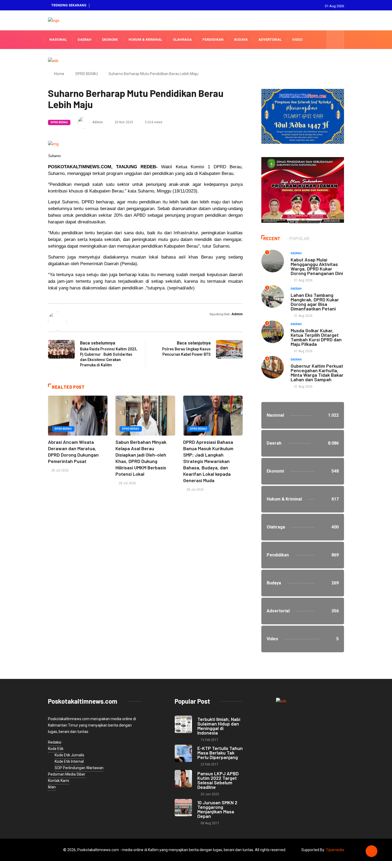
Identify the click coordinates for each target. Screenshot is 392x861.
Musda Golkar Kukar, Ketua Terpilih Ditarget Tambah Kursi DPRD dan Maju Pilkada (316, 337)
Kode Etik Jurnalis (69, 755)
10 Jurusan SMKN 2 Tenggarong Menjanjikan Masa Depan (217, 809)
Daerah (84, 40)
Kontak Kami (58, 780)
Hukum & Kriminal (145, 40)
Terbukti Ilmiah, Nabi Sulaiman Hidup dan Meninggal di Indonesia (218, 726)
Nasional (58, 40)
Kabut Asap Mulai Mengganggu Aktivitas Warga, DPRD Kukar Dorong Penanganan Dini (317, 266)
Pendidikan (212, 40)
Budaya (241, 40)
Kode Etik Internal (69, 761)
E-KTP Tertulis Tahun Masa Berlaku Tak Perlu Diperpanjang (220, 752)
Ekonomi (110, 40)
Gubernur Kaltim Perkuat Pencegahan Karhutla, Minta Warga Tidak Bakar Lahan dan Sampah (317, 372)
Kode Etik (55, 749)
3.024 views (153, 122)
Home (59, 74)
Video (297, 40)
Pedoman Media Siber (66, 774)
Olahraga (182, 40)
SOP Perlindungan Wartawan (79, 768)
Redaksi (54, 742)
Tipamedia (335, 850)
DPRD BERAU (86, 74)
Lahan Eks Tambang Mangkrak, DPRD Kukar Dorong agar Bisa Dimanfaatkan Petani (315, 301)
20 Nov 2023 (123, 122)
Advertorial (270, 40)
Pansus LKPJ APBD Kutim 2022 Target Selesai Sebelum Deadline (218, 780)
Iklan (52, 787)
